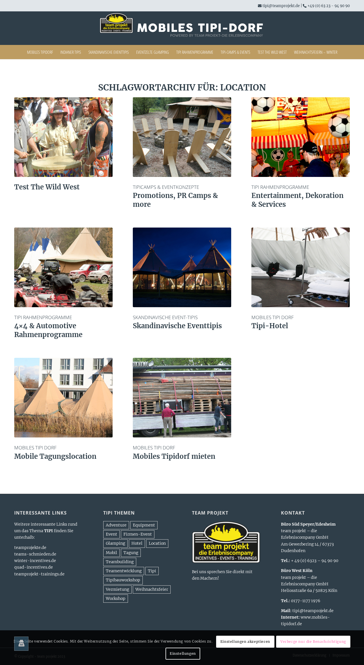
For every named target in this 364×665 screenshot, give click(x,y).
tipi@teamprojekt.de (281, 5)
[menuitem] (40, 52)
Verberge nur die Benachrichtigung (313, 641)
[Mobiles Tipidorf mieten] (182, 397)
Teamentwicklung (124, 570)
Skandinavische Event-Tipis (165, 317)
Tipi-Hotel (269, 326)
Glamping (115, 543)
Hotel (136, 543)
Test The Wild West (47, 187)
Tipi (152, 570)
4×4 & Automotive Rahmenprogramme (48, 330)
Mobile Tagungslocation (55, 456)
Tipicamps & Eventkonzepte (166, 187)
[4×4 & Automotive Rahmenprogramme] (63, 267)
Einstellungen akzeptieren (245, 641)
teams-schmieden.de (35, 554)
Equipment (144, 525)
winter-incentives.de (35, 560)
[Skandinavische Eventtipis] (182, 267)
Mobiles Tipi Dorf (272, 317)
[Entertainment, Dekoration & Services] (300, 137)
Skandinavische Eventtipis (177, 326)
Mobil (111, 552)
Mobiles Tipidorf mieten (174, 456)
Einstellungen (183, 653)
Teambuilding (120, 561)
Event (111, 534)
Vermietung (117, 589)
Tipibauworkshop (123, 580)
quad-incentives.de (33, 567)
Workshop (115, 598)
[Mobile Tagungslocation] (63, 397)
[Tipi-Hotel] (300, 267)
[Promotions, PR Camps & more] (182, 137)
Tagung (130, 552)
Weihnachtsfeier (151, 589)
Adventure (116, 525)
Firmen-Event (137, 534)
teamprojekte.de (30, 547)
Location (157, 543)
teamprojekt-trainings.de (39, 574)
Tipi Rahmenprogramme (280, 187)
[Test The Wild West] (63, 137)
